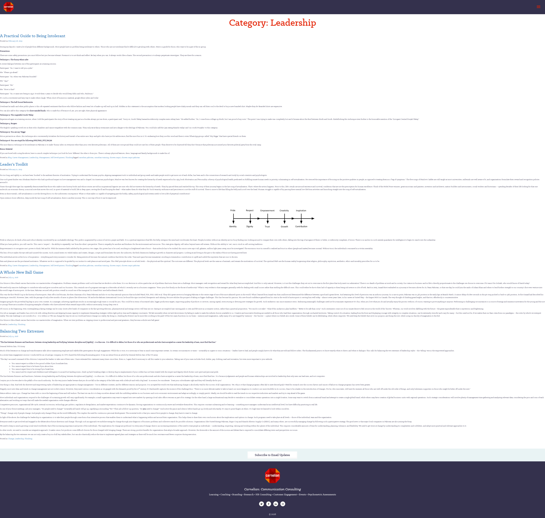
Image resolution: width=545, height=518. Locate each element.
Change (11, 438)
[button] (538, 6)
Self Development (58, 157)
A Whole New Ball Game (21, 272)
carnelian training (101, 157)
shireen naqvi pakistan (130, 157)
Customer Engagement (285, 494)
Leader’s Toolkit (14, 164)
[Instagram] (283, 504)
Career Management (20, 157)
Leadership (33, 157)
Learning (213, 494)
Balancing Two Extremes (22, 331)
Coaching (225, 494)
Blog (9, 157)
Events (302, 494)
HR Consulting (263, 494)
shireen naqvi (115, 157)
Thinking (69, 157)
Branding (237, 494)
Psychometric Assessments (322, 494)
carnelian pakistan (86, 157)
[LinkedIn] (276, 504)
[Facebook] (269, 504)
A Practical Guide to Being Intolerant (32, 35)
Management (44, 157)
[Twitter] (262, 504)
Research (249, 494)
